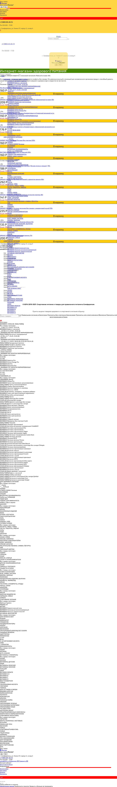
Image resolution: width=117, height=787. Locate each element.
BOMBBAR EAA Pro (13, 112)
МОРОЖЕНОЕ (11, 272)
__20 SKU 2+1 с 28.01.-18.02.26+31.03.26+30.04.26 (23, 95)
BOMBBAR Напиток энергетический (19, 251)
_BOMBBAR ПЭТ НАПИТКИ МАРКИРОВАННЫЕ (22, 116)
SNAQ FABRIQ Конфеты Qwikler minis (19, 98)
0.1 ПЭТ (9, 132)
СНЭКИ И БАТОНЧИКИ (14, 217)
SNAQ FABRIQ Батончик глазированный (20, 88)
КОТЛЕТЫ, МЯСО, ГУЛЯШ (15, 185)
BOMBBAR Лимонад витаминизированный (21, 250)
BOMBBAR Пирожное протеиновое (19, 102)
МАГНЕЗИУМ (11, 265)
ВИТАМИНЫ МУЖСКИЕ (15, 299)
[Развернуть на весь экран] (2, 781)
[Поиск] (20, 74)
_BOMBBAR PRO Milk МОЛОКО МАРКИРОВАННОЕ (23, 86)
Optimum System (13, 243)
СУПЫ (9, 189)
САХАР (9, 213)
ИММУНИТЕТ (11, 256)
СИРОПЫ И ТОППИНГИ (15, 215)
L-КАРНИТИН (11, 281)
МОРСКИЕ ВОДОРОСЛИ (15, 236)
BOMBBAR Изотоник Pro (15, 114)
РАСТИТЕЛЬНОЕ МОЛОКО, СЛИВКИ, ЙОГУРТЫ (22, 201)
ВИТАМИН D (11, 312)
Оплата (2, 13)
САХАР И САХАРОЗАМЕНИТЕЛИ (17, 165)
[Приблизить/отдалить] (4, 781)
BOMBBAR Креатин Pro (15, 109)
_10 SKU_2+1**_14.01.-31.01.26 (17, 90)
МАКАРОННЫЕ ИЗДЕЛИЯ (15, 173)
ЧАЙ (8, 203)
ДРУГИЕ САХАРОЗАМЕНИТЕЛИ (17, 211)
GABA (9, 279)
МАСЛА (9, 234)
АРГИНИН (10, 284)
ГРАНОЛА (10, 206)
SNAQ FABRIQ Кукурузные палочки (19, 96)
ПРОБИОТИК (11, 258)
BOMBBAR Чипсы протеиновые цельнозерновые (24, 121)
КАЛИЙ (9, 292)
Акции (8, 8)
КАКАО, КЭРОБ (12, 192)
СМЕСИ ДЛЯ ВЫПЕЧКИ (14, 178)
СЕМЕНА (10, 239)
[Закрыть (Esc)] (0, 781)
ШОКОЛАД (10, 232)
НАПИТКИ (10, 161)
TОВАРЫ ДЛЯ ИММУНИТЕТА (16, 154)
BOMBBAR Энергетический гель (18, 248)
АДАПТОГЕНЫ (12, 270)
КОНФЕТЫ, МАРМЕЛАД (15, 225)
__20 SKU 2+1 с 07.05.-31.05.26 (17, 84)
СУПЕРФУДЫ (11, 168)
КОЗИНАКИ (11, 222)
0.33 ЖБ (10, 126)
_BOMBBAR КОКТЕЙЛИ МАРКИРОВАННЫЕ (21, 93)
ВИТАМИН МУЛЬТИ (13, 306)
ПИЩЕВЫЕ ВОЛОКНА (14, 269)
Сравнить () (23, 761)
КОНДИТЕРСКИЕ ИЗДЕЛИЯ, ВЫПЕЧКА (20, 224)
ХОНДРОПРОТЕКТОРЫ (14, 260)
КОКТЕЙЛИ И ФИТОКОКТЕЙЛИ (17, 196)
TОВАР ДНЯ (11, 152)
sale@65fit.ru (4, 761)
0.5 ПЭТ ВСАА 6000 (13, 130)
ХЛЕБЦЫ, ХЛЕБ (12, 184)
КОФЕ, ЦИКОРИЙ (13, 198)
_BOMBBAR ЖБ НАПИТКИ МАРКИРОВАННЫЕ (22, 107)
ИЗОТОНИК (11, 263)
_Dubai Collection (13, 105)
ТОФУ (9, 191)
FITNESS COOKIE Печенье (15, 144)
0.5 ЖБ (9, 128)
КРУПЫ (9, 172)
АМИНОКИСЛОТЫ (13, 282)
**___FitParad (11, 140)
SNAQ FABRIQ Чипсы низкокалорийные (20, 122)
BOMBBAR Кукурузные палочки (18, 100)
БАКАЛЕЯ (10, 158)
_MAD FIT (10, 91)
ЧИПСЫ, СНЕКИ (12, 230)
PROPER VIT (11, 244)
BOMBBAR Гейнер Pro (14, 119)
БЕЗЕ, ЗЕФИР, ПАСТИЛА (15, 218)
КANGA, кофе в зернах (15, 156)
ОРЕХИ (9, 227)
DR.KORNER (11, 146)
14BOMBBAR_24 (12, 117)
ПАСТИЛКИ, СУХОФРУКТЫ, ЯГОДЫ (19, 229)
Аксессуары (4, 9)
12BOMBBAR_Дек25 (13, 135)
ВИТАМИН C (11, 311)
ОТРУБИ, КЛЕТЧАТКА (14, 177)
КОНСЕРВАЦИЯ (12, 170)
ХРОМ (9, 297)
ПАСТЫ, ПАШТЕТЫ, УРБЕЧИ (16, 187)
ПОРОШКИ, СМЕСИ (13, 237)
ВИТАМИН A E (12, 307)
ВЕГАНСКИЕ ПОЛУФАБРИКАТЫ (17, 149)
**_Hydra (10, 139)
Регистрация (4, 764)
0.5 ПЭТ (9, 133)
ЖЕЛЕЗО (10, 293)
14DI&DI (10, 142)
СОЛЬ (9, 180)
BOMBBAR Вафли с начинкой (17, 83)
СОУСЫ (9, 182)
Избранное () (14, 761)
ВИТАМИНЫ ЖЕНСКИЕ (15, 300)
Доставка (3, 11)
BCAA (9, 275)
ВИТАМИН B (11, 309)
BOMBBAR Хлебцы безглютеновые (19, 124)
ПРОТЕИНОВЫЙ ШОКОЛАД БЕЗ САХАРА (20, 267)
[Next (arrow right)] (2, 783)
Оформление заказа (7, 786)
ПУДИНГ (10, 204)
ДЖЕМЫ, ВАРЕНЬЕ (13, 220)
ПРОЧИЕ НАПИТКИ (13, 199)
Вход (11, 764)
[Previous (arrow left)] (0, 783)
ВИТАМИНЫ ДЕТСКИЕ (14, 295)
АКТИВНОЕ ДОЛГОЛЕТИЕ (15, 253)
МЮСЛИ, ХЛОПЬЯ (13, 210)
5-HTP (9, 274)
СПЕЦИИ (10, 147)
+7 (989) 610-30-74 (6, 22)
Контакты (3, 15)
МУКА (9, 175)
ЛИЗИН (9, 290)
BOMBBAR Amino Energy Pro (16, 110)
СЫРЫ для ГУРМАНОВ (14, 151)
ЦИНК (9, 304)
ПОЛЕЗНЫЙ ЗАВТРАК (14, 163)
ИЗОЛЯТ (10, 262)
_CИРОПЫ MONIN (13, 103)
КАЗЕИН (10, 255)
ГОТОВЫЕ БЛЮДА (13, 159)
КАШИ (9, 208)
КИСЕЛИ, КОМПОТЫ (14, 194)
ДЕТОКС (10, 246)
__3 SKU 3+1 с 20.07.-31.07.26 (16, 81)
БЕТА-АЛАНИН (12, 286)
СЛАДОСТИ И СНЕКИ (14, 166)
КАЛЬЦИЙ (10, 302)
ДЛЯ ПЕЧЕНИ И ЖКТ (14, 288)
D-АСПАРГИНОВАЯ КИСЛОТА (17, 277)
